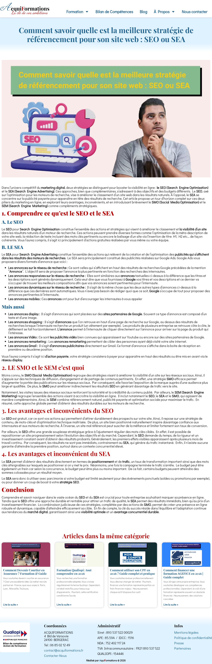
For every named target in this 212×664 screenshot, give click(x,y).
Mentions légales (186, 632)
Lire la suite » (10, 604)
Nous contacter (194, 11)
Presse (179, 643)
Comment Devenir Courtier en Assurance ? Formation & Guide (25, 572)
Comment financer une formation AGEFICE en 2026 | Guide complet (183, 573)
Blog (143, 11)
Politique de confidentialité (193, 638)
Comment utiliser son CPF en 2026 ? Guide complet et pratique (132, 572)
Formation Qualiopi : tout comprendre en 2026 (74, 572)
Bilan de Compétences (114, 11)
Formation (74, 11)
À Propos (162, 11)
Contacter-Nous (55, 655)
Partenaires (182, 648)
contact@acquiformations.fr (63, 650)
